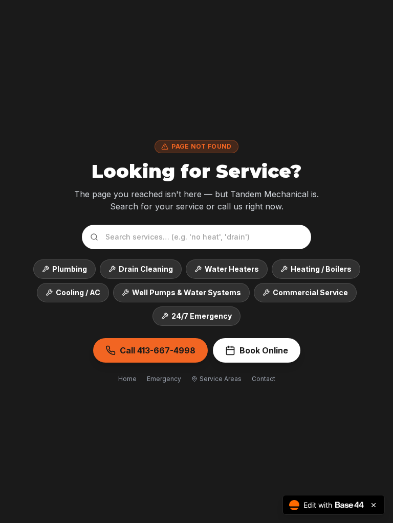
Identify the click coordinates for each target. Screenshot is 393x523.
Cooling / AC (78, 292)
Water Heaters (232, 269)
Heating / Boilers (321, 269)
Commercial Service (310, 292)
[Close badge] (373, 505)
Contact (263, 379)
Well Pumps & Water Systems (186, 292)
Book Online (263, 350)
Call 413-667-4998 (157, 350)
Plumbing (69, 269)
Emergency (164, 379)
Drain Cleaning (146, 269)
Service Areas (221, 379)
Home (127, 379)
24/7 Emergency (201, 316)
